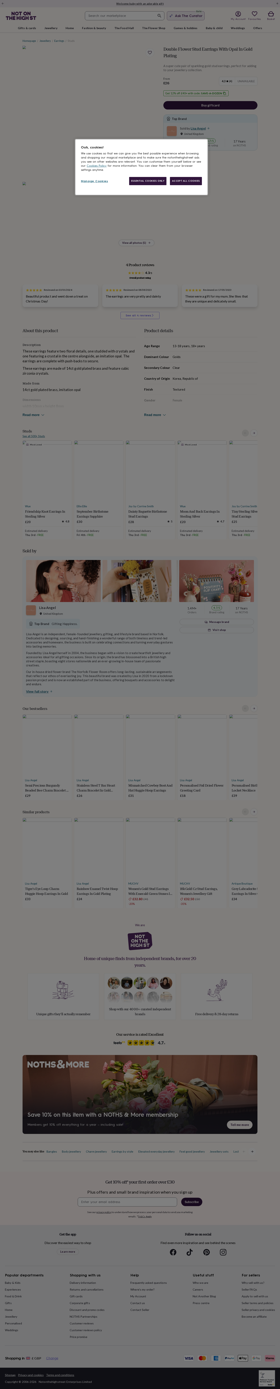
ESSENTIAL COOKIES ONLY (148, 180)
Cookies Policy (97, 165)
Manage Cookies (94, 181)
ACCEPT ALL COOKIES (186, 180)
